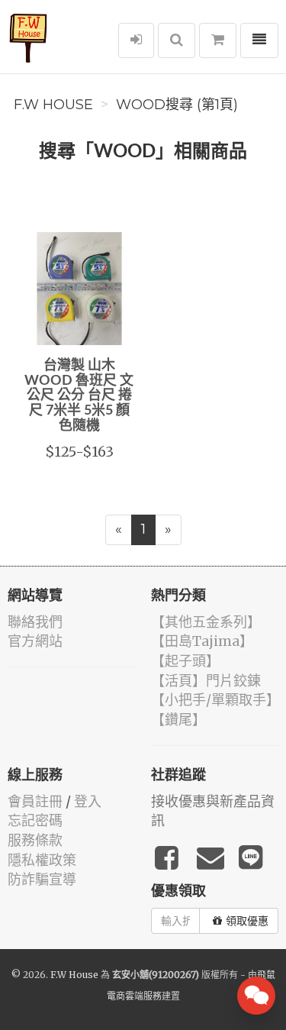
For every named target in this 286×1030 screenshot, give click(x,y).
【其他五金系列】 (206, 622)
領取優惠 (247, 921)
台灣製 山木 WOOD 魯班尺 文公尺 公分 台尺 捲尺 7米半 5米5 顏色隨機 (78, 396)
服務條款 (35, 840)
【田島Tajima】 (202, 641)
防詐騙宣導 (42, 879)
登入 (87, 801)
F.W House (53, 104)
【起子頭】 (185, 661)
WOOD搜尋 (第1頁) (177, 104)
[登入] (136, 40)
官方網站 (35, 641)
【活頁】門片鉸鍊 (206, 680)
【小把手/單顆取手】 (215, 700)
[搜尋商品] (176, 40)
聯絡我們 (35, 622)
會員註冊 (35, 801)
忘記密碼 (35, 820)
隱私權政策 (42, 860)
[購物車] (217, 40)
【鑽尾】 (178, 719)
